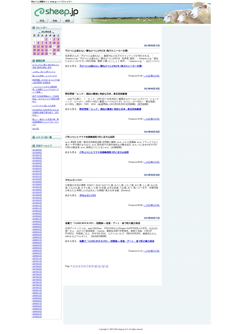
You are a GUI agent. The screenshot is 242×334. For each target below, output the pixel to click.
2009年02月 (37, 235)
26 (34, 53)
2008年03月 (37, 250)
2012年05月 (37, 160)
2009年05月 (37, 229)
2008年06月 (37, 243)
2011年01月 (37, 203)
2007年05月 (37, 277)
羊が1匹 (35, 129)
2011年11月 (37, 176)
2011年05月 (37, 192)
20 (38, 50)
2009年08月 (37, 227)
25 (58, 50)
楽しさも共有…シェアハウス (44, 76)
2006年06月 (37, 306)
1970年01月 (37, 317)
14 (42, 46)
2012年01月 (37, 171)
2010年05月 (37, 224)
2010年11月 (37, 208)
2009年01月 (37, 237)
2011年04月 (37, 195)
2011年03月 (37, 198)
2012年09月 (37, 150)
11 (58, 42)
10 (54, 42)
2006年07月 (37, 303)
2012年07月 (37, 155)
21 (42, 50)
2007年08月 (37, 269)
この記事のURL (152, 76)
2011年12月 (37, 174)
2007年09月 (37, 266)
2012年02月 (37, 168)
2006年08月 (37, 301)
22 (46, 50)
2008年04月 (37, 248)
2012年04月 (37, 163)
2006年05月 (37, 309)
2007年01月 (37, 288)
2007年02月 (37, 285)
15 (46, 46)
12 (34, 46)
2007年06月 (37, 274)
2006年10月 (37, 295)
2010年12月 (37, 205)
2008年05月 (37, 245)
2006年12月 (37, 290)
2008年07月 (37, 240)
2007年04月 (37, 280)
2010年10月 (37, 211)
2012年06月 (37, 158)
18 (58, 46)
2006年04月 (37, 311)
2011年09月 (37, 182)
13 (38, 46)
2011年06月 (37, 190)
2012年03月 (37, 166)
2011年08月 (37, 184)
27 (38, 53)
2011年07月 (37, 187)
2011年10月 (37, 179)
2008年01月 (37, 256)
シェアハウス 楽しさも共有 (44, 106)
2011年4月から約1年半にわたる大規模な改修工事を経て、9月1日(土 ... (45, 112)
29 (46, 53)
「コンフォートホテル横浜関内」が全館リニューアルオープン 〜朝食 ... (45, 89)
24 (54, 50)
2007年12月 (37, 258)
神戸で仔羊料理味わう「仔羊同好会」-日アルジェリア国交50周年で (45, 99)
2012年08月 (37, 152)
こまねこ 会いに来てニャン (44, 72)
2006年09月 (37, 298)
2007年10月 (37, 264)
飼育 (67, 20)
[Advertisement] (109, 36)
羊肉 (55, 20)
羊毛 (42, 20)
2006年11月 (37, 293)
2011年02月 (37, 200)
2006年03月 (37, 314)
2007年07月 (37, 272)
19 (34, 50)
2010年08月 (37, 216)
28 (42, 53)
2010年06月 (37, 221)
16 (50, 46)
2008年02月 (37, 253)
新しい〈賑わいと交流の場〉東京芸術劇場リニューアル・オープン (45, 122)
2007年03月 (37, 282)
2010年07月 (37, 219)
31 (54, 53)
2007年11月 (37, 261)
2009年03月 (37, 232)
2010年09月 (37, 213)
